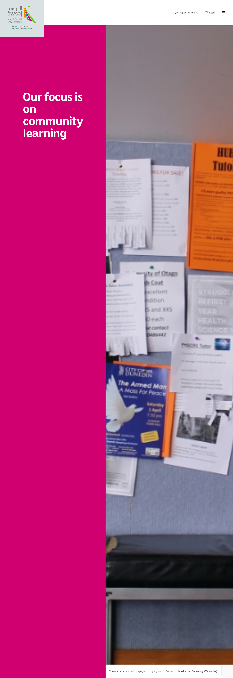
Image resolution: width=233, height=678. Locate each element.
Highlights (155, 671)
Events (169, 671)
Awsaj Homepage (135, 671)
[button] (186, 13)
